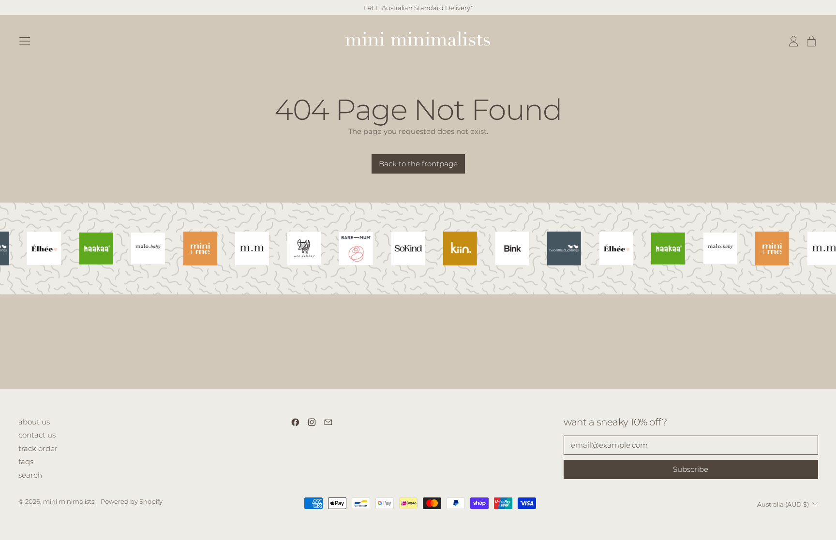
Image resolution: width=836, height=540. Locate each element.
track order (38, 448)
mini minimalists (68, 501)
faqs (25, 461)
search (30, 475)
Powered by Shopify (132, 501)
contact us (37, 434)
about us (34, 421)
